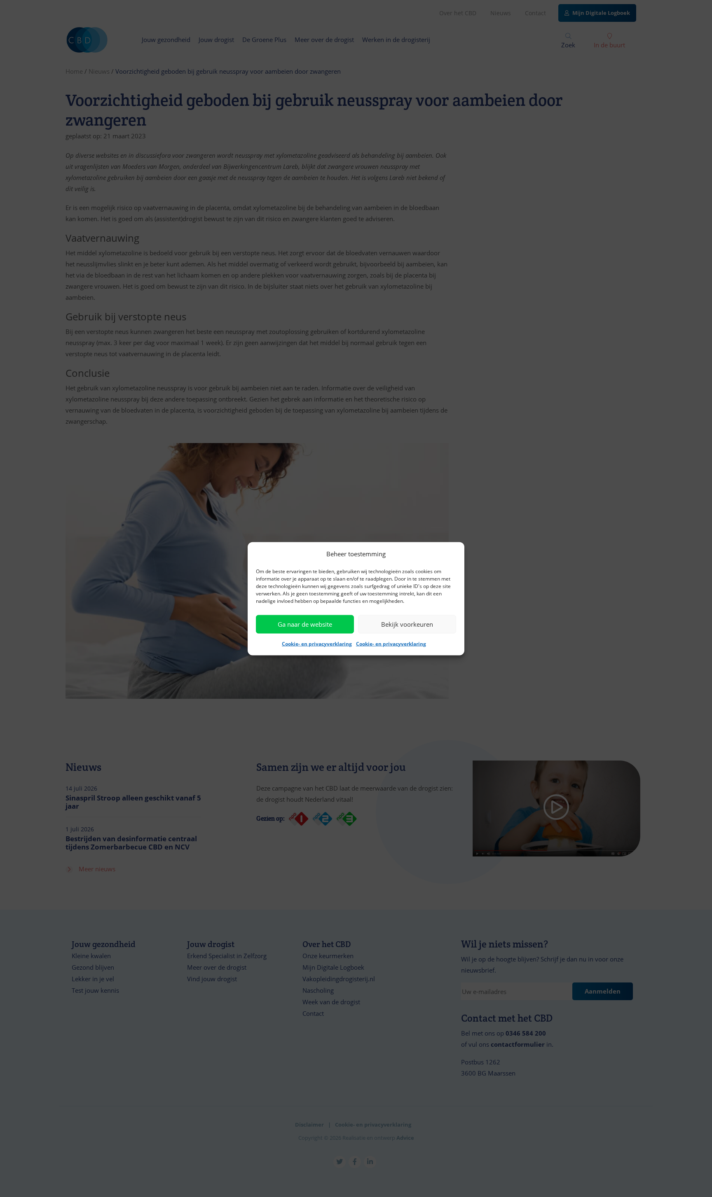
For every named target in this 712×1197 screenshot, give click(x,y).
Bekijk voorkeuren (407, 624)
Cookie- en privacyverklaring (317, 643)
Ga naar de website (305, 624)
